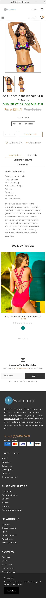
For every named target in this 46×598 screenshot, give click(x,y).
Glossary (6, 473)
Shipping (5, 506)
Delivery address (9, 535)
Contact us (7, 491)
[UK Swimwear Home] (9, 9)
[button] (19, 339)
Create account (9, 528)
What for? (19, 584)
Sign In (4, 531)
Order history (7, 539)
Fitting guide (7, 469)
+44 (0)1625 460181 (18, 436)
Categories (7, 466)
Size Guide (24, 117)
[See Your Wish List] (43, 9)
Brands (5, 458)
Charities (6, 561)
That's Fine (11, 591)
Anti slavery (7, 564)
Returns (5, 502)
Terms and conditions (11, 510)
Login (34, 17)
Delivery (5, 499)
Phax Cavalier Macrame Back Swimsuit (23, 316)
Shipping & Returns (23, 159)
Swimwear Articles (9, 477)
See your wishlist (9, 543)
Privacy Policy (8, 568)
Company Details (9, 495)
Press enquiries (8, 572)
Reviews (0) (22, 164)
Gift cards (6, 462)
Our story (6, 557)
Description (14, 155)
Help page (6, 524)
